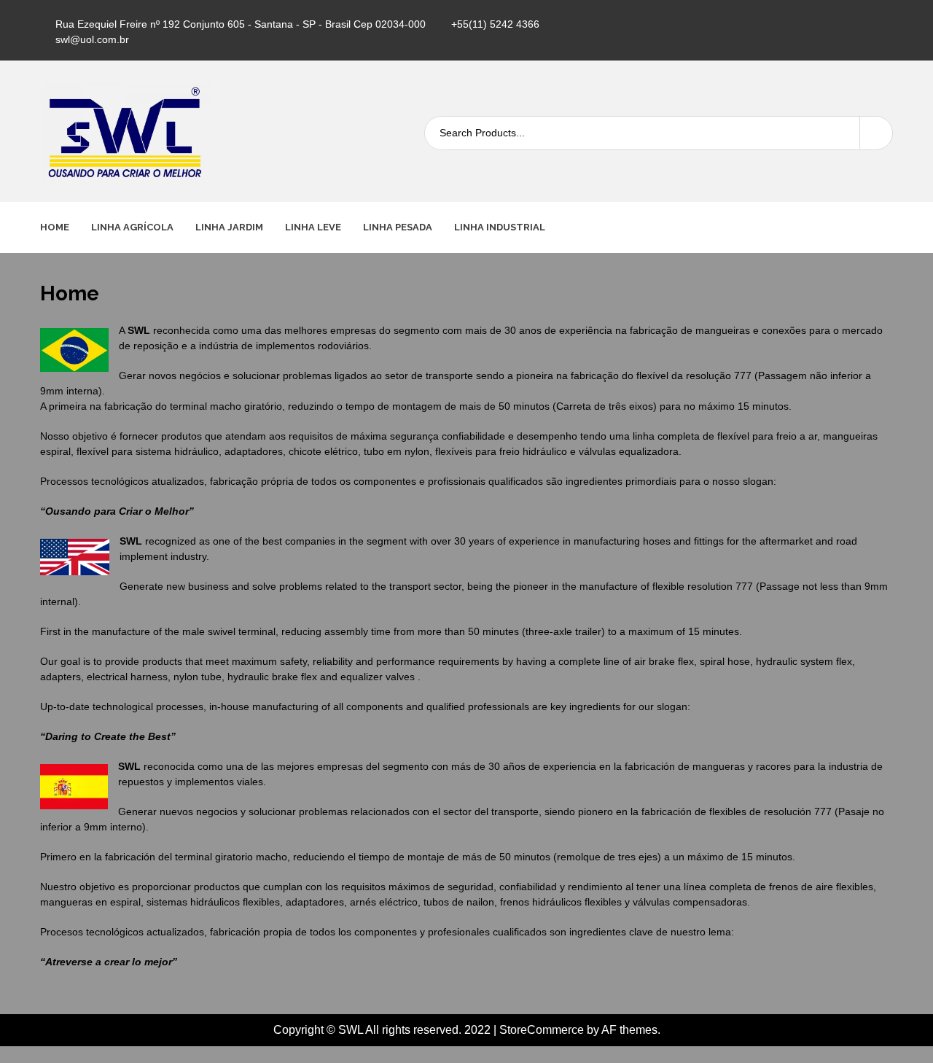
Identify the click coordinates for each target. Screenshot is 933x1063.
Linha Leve (313, 227)
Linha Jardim (229, 227)
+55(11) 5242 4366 (495, 24)
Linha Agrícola (132, 227)
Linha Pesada (397, 227)
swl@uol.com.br (92, 39)
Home (54, 227)
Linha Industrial (499, 227)
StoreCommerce (541, 1030)
